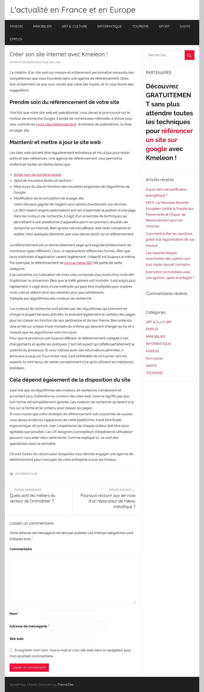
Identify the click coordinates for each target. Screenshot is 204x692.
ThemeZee (65, 684)
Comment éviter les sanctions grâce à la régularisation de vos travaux (170, 240)
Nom (14, 614)
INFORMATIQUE (109, 26)
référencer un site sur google (169, 139)
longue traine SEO (78, 263)
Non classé (154, 358)
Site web (17, 639)
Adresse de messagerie (29, 626)
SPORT (164, 26)
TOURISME (140, 26)
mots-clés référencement (56, 124)
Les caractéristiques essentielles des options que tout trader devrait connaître (168, 259)
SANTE (185, 26)
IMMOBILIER (42, 26)
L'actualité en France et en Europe (72, 10)
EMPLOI (16, 39)
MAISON (16, 26)
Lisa (57, 62)
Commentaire (21, 549)
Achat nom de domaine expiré (37, 175)
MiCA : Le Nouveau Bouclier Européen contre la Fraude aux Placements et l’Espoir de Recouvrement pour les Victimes (170, 214)
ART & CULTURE (74, 26)
